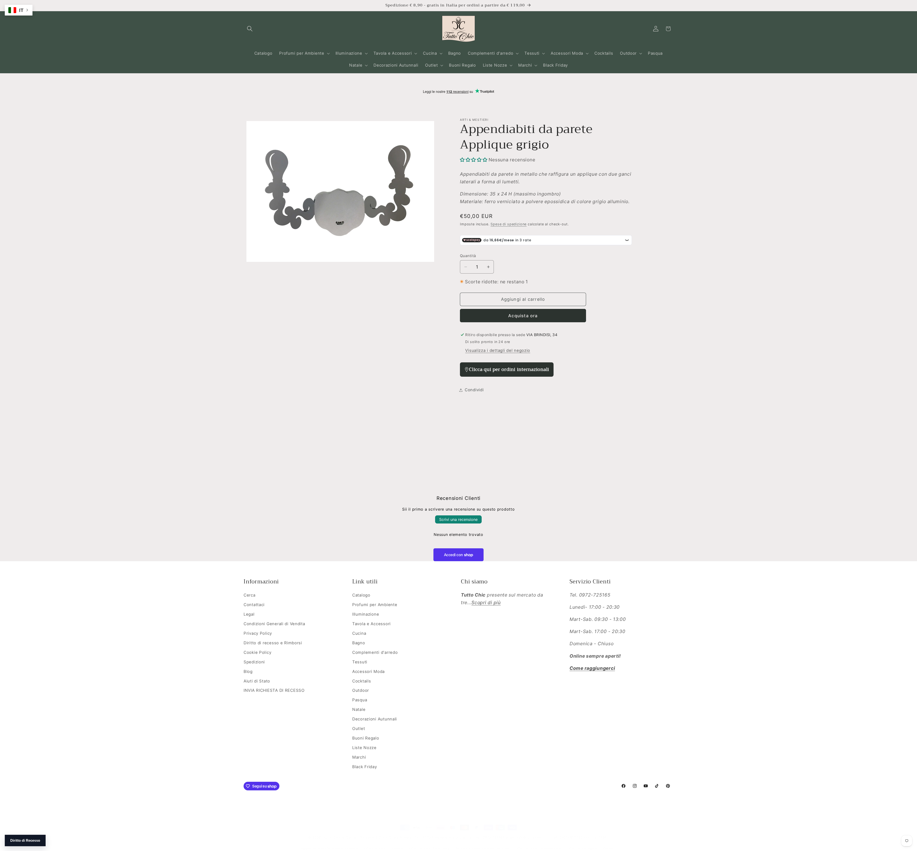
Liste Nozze (364, 747)
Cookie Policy (257, 652)
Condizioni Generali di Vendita (274, 623)
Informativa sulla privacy (429, 848)
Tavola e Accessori (371, 623)
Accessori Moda (368, 671)
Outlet (358, 728)
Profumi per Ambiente (374, 604)
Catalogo (361, 595)
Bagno (358, 642)
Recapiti (609, 848)
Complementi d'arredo (375, 652)
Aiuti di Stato (257, 681)
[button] (250, 28)
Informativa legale (582, 848)
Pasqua (359, 700)
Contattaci (254, 604)
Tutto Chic (332, 837)
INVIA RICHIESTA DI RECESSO (274, 690)
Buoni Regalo (365, 738)
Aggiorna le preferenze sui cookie (329, 848)
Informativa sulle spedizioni (538, 848)
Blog (248, 671)
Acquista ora (523, 315)
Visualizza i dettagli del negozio (497, 350)
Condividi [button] (474, 389)
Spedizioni (254, 662)
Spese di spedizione (508, 224)
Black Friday (364, 766)
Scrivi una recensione (458, 519)
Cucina (359, 633)
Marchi (359, 757)
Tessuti (359, 662)
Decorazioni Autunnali (374, 719)
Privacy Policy (258, 633)
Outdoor (360, 690)
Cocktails (361, 681)
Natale (358, 709)
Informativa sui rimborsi (383, 848)
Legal (249, 614)
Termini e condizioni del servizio (482, 848)
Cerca (250, 595)
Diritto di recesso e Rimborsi (273, 642)
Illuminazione (365, 614)
